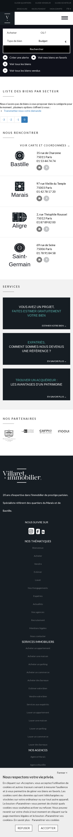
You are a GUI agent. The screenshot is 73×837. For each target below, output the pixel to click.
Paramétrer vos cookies (45, 819)
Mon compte (56, 9)
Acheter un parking (37, 664)
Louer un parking (38, 728)
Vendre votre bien (38, 696)
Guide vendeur (43, 3)
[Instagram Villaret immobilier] (31, 531)
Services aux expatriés (38, 704)
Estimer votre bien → (54, 325)
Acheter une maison (38, 656)
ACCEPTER (48, 828)
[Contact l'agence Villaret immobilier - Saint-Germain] (39, 260)
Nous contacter (38, 636)
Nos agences (37, 612)
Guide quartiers (23, 3)
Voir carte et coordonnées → (45, 145)
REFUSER (24, 828)
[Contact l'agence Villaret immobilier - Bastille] (39, 167)
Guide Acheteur (63, 3)
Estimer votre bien (38, 688)
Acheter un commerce (38, 672)
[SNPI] (9, 438)
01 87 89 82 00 (46, 222)
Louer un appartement (38, 712)
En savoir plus (22, 819)
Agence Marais (38, 756)
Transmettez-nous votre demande (22, 110)
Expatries (38, 596)
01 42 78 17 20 (46, 191)
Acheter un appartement (38, 648)
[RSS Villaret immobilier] (43, 532)
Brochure (22, 9)
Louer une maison (38, 720)
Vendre (38, 563)
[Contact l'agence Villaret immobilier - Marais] (39, 198)
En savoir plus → (56, 361)
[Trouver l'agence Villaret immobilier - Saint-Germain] (46, 260)
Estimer (38, 572)
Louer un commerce (38, 736)
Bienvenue (37, 547)
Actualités (38, 604)
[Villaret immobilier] (36, 475)
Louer (38, 580)
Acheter (38, 555)
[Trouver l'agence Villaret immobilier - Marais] (46, 198)
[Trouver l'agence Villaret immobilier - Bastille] (46, 167)
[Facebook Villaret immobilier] (38, 531)
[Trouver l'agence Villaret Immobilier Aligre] (46, 229)
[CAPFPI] (45, 438)
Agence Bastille (38, 764)
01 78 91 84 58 (46, 253)
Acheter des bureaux (38, 680)
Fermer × (62, 772)
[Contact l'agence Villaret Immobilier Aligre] (39, 229)
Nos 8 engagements (38, 588)
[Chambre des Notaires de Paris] (27, 438)
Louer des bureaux (38, 744)
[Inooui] (64, 438)
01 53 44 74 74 (46, 161)
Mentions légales (38, 628)
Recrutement (38, 9)
